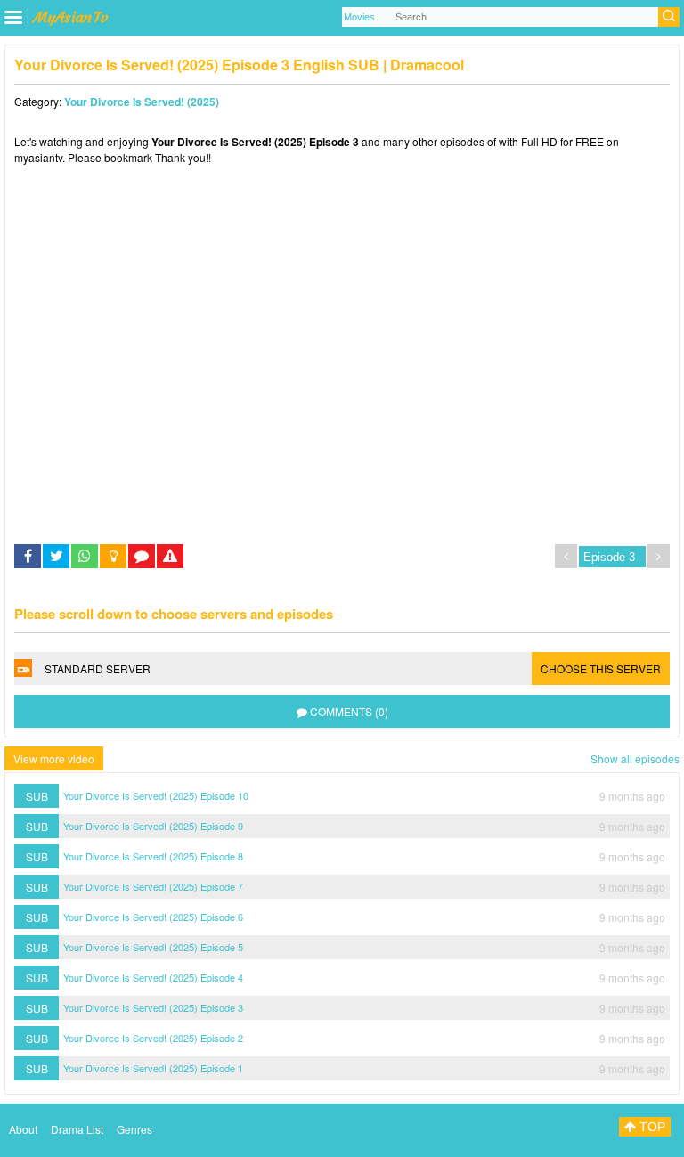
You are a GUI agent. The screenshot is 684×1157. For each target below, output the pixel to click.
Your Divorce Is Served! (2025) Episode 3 (153, 1007)
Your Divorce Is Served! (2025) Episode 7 (153, 886)
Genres (134, 1129)
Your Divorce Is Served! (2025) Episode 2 (153, 1038)
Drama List (77, 1129)
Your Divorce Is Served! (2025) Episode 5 (153, 947)
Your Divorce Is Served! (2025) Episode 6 (153, 916)
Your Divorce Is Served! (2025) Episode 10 (155, 795)
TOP (650, 1127)
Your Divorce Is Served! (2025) (141, 102)
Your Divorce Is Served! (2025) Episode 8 (153, 856)
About (23, 1129)
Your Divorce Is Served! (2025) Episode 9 (153, 826)
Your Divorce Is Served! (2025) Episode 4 (153, 977)
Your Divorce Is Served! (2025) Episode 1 (153, 1068)
